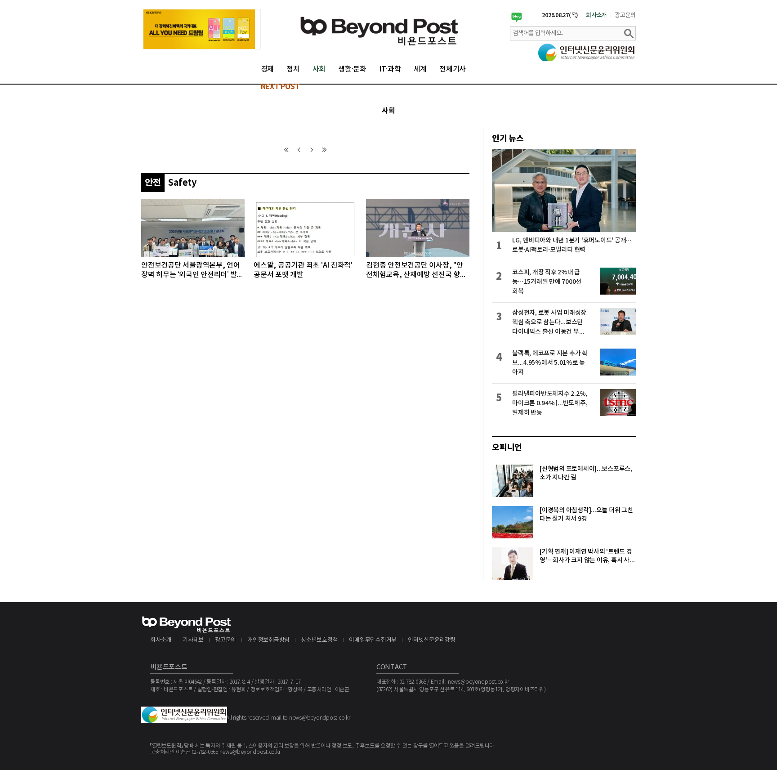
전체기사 (452, 69)
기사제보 (193, 640)
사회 (319, 69)
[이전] (299, 149)
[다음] (311, 149)
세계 (420, 69)
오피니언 (507, 447)
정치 (293, 69)
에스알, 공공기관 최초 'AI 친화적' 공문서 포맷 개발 (303, 270)
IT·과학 (390, 69)
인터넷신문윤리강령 (431, 640)
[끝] (324, 149)
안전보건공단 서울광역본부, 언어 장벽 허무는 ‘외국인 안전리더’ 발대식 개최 (192, 270)
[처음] (286, 149)
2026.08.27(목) (560, 15)
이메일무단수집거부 (373, 640)
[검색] (628, 33)
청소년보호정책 (319, 640)
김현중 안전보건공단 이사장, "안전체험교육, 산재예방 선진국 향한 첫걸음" (416, 270)
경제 (267, 69)
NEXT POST (280, 86)
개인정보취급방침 (268, 640)
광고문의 (625, 15)
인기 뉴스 (508, 138)
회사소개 (596, 15)
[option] (202, 29)
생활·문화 (352, 69)
